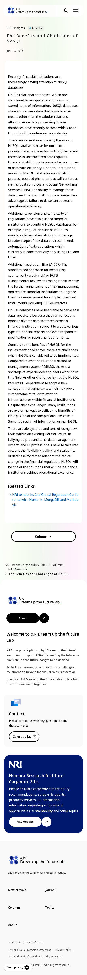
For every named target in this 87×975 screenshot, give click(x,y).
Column (41, 536)
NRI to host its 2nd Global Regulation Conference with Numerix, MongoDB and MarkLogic (45, 499)
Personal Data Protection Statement (29, 950)
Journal (50, 890)
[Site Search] (66, 10)
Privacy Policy (63, 950)
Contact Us (22, 736)
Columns (57, 565)
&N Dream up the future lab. (25, 565)
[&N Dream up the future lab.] (27, 10)
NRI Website (25, 821)
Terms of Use (33, 942)
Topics (49, 907)
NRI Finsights (17, 569)
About (23, 618)
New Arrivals (17, 890)
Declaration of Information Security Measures (35, 956)
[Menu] (76, 10)
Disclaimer (14, 942)
